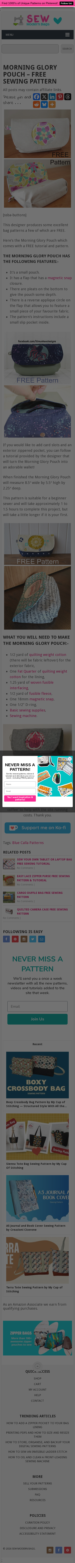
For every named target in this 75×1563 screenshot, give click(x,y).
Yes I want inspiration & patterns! (20, 798)
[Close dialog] (70, 759)
